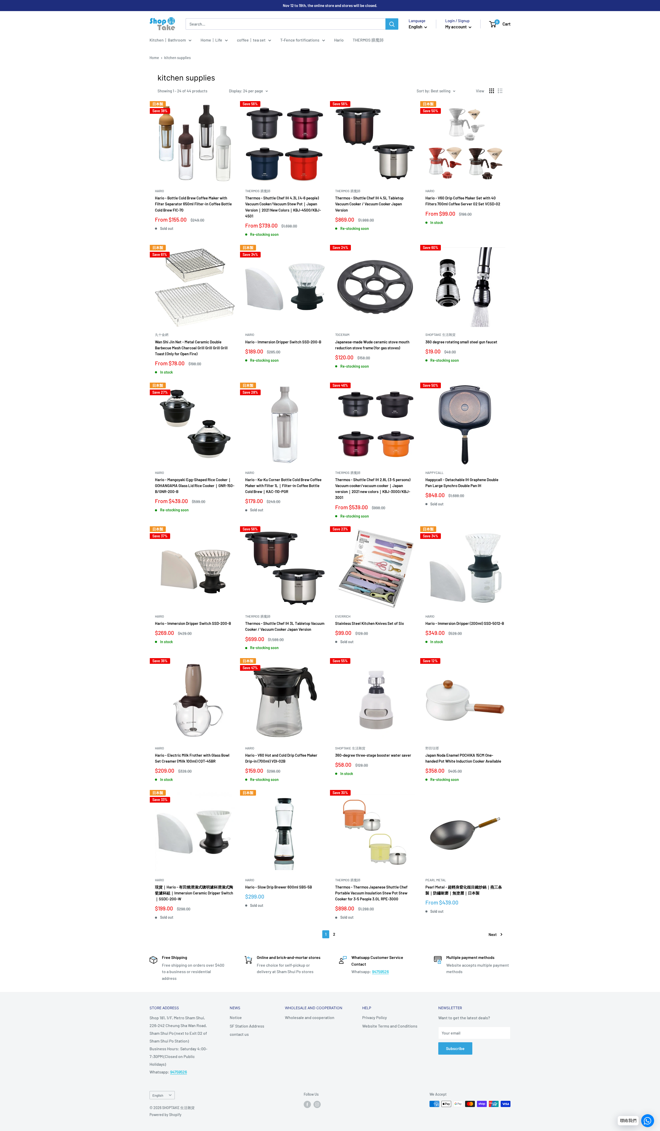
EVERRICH (342, 616)
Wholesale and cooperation (309, 1017)
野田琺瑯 (432, 748)
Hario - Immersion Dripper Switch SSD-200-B (283, 342)
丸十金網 (161, 335)
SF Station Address (247, 1025)
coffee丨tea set (251, 39)
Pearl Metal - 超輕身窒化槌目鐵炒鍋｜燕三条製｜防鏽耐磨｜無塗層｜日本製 (463, 890)
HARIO (159, 191)
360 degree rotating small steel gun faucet (461, 342)
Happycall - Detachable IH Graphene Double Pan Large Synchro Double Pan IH (461, 482)
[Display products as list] (500, 90)
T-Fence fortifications (299, 39)
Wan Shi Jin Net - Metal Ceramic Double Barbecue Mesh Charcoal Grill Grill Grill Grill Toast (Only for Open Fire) (191, 348)
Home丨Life (211, 39)
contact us (239, 1034)
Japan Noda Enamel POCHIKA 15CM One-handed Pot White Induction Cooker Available (463, 758)
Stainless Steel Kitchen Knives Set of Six (369, 623)
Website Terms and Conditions (389, 1025)
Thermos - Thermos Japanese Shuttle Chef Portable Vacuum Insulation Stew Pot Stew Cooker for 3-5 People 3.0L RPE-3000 (371, 893)
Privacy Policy (374, 1017)
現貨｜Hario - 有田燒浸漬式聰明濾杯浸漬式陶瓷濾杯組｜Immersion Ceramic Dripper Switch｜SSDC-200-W (194, 893)
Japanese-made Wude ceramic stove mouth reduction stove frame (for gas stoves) (372, 345)
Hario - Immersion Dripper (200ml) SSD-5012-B (464, 623)
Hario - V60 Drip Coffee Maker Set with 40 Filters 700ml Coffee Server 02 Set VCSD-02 (462, 201)
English (157, 1095)
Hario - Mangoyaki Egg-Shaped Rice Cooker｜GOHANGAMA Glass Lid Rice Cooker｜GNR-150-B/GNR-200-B (194, 485)
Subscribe (455, 1048)
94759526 (380, 971)
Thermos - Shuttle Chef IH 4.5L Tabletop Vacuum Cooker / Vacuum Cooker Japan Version (369, 204)
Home (154, 57)
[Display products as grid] (491, 90)
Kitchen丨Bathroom (168, 39)
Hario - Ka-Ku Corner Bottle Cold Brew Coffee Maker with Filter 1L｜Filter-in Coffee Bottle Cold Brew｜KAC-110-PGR (283, 485)
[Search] (391, 24)
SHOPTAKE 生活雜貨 (440, 335)
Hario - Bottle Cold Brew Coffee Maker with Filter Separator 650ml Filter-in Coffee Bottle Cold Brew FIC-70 (193, 204)
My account (456, 26)
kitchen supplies (177, 57)
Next (493, 934)
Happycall (434, 473)
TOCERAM (342, 335)
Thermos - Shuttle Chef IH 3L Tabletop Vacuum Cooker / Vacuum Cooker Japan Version (284, 626)
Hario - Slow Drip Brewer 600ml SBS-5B (278, 887)
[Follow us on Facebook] (307, 1104)
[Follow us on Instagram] (317, 1104)
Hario (339, 39)
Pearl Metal (435, 880)
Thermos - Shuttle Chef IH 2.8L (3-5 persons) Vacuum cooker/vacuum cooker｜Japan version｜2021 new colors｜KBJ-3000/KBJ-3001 (372, 488)
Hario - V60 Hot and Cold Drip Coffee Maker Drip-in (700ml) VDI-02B (281, 758)
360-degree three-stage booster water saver (373, 755)
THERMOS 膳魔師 (368, 39)
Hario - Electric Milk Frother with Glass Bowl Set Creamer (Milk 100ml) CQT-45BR (192, 758)
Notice (236, 1017)
